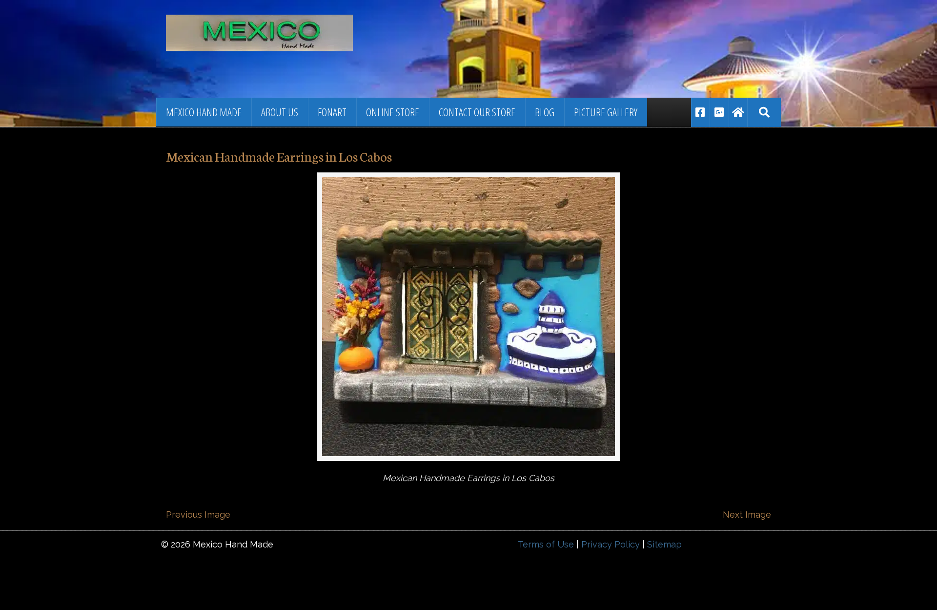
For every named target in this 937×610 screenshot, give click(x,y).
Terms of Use (546, 544)
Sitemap (664, 544)
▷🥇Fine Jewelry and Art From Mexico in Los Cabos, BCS (300, 26)
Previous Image (198, 514)
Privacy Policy (610, 544)
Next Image (747, 514)
